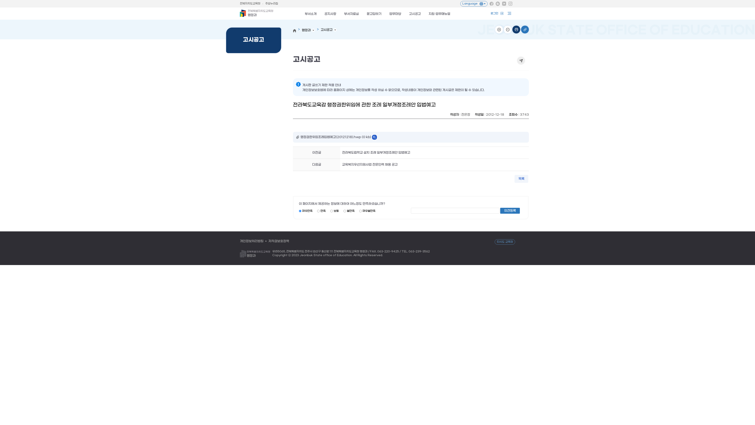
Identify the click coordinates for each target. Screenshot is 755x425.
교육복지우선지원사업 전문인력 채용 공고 (370, 164)
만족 (323, 211)
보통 (336, 211)
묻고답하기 (374, 14)
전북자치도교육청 (250, 3)
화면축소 (508, 29)
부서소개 (311, 14)
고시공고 (415, 14)
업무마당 (395, 14)
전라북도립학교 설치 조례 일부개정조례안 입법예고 (376, 152)
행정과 (260, 13)
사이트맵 (508, 13)
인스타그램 (510, 4)
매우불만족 (369, 211)
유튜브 (504, 4)
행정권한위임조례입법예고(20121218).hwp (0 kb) (335, 137)
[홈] (294, 30)
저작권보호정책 (278, 241)
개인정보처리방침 (251, 241)
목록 (521, 179)
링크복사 (525, 29)
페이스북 (491, 4)
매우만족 (307, 211)
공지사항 (330, 14)
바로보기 (374, 137)
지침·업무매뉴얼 (439, 14)
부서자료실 (351, 14)
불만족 (350, 211)
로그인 (494, 13)
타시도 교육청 (505, 242)
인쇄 (516, 29)
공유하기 (521, 61)
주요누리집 (271, 3)
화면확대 (499, 29)
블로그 (498, 4)
